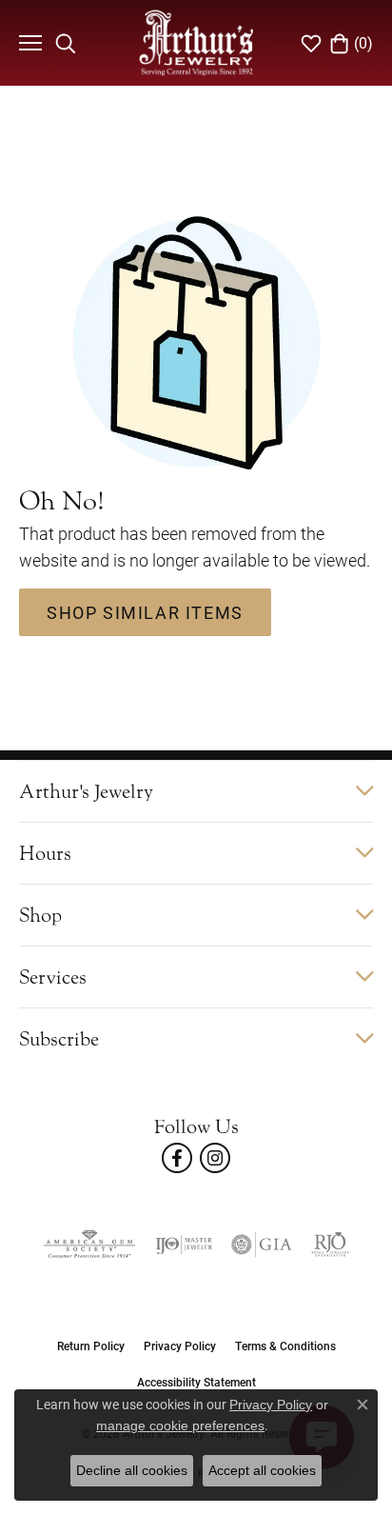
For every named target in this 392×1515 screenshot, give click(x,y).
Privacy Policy (180, 1345)
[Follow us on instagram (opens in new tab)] (215, 1158)
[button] (65, 43)
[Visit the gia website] (261, 1245)
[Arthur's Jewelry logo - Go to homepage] (196, 42)
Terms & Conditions (285, 1345)
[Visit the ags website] (89, 1245)
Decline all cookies (131, 1470)
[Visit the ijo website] (183, 1245)
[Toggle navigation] (28, 43)
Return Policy (91, 1345)
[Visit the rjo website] (330, 1245)
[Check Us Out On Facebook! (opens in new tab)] (177, 1158)
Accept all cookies (262, 1470)
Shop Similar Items (145, 612)
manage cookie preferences (180, 1425)
